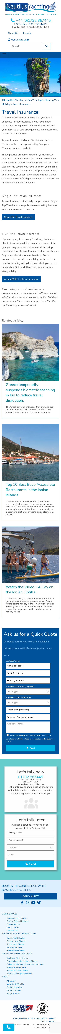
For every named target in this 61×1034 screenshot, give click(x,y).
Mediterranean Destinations (19, 933)
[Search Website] (46, 46)
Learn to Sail (12, 930)
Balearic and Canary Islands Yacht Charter (25, 964)
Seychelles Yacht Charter (17, 970)
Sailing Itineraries (14, 987)
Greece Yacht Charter (16, 938)
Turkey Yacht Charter (15, 944)
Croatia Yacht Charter (16, 941)
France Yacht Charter (16, 950)
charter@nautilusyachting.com (30, 784)
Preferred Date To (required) (18, 697)
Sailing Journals (14, 990)
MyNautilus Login (20, 39)
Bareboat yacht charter (17, 918)
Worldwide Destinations (17, 953)
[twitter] (39, 902)
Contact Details (13, 660)
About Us (13, 33)
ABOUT (6, 976)
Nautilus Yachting (15, 100)
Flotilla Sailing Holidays (17, 921)
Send (32, 748)
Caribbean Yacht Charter (17, 958)
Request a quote (48, 1021)
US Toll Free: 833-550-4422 (30, 24)
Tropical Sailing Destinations (19, 973)
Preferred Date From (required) (20, 686)
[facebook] (22, 902)
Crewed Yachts (13, 924)
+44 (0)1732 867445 (33, 20)
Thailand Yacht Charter (17, 967)
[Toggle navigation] (4, 55)
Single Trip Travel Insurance (18, 217)
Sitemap (16, 1018)
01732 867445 (30, 776)
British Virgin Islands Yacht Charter (22, 961)
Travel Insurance (21, 104)
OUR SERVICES (9, 913)
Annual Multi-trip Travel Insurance (21, 279)
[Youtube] (33, 902)
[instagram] (27, 902)
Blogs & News (13, 993)
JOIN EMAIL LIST (30, 896)
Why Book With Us (15, 984)
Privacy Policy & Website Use (33, 1018)
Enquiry (27, 33)
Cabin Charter (13, 927)
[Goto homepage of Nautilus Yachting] (30, 8)
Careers (51, 1018)
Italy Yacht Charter (15, 947)
